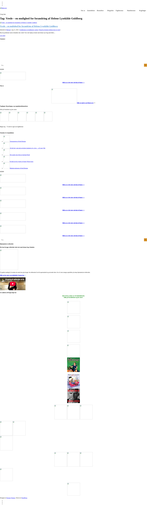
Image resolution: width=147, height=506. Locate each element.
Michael (8, 30)
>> (84, 82)
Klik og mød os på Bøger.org (85, 103)
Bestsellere (100, 10)
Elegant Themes (10, 498)
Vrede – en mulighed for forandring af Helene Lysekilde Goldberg (29, 26)
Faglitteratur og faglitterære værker (29, 30)
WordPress (24, 498)
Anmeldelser (91, 10)
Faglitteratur (119, 10)
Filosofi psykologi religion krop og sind (49, 30)
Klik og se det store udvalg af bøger (72, 82)
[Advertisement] (13, 53)
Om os (83, 10)
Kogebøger (142, 10)
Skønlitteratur (131, 10)
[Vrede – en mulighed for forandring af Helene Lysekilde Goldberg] (18, 22)
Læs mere (2, 35)
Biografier (110, 10)
